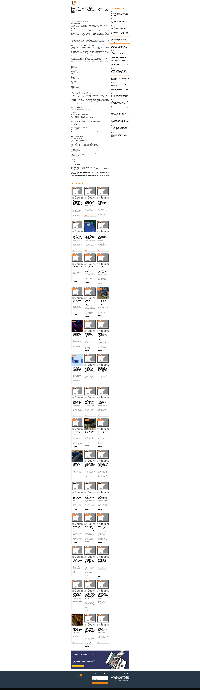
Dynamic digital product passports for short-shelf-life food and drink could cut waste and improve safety (77, 203)
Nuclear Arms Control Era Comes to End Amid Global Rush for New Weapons (89, 561)
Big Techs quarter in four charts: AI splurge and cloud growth (77, 595)
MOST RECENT (85, 2)
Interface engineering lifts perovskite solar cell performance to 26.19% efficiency (102, 529)
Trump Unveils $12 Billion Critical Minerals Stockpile (77, 301)
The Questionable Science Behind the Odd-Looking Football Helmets (103, 595)
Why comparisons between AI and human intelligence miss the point (77, 496)
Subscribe (100, 682)
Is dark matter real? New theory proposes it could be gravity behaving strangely (102, 202)
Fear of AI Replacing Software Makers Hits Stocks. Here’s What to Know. (90, 465)
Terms (115, 680)
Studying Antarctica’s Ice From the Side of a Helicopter (77, 561)
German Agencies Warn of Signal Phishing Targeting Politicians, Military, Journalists (89, 236)
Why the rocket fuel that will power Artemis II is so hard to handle (103, 465)
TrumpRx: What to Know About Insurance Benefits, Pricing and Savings (89, 528)
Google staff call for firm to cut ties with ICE (90, 432)
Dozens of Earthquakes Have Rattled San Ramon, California (102, 401)
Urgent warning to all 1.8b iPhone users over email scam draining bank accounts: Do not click (102, 562)
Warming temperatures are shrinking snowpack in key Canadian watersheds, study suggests (102, 336)
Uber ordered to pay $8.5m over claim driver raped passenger (77, 465)
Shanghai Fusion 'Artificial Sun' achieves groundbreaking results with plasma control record (102, 269)
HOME (79, 2)
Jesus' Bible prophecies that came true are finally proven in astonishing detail (89, 369)
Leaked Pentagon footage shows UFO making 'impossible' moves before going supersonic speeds (102, 369)
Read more (75, 217)
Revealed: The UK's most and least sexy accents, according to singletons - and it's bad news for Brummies (90, 596)
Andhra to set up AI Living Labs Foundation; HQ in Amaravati (77, 268)
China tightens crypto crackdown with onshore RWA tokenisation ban (77, 369)
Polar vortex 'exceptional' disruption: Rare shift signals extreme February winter (90, 303)
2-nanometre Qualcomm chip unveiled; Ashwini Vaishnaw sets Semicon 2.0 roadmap (89, 336)
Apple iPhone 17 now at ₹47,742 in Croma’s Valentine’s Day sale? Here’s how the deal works (103, 236)
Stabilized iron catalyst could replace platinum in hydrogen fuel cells (102, 496)
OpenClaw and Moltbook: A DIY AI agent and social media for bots (89, 202)
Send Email (76, 166)
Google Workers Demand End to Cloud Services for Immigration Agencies (77, 529)
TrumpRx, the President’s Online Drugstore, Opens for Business (77, 433)
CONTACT (94, 2)
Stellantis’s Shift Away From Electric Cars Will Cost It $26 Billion (102, 433)
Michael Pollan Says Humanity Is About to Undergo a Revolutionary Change (90, 269)
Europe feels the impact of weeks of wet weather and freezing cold (102, 302)
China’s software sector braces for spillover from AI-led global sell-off (77, 335)
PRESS (90, 2)
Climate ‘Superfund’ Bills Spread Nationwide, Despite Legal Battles (102, 629)
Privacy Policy (119, 680)
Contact (123, 680)
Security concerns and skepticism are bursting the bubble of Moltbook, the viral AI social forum (77, 236)
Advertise (126, 680)
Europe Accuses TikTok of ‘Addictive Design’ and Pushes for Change (89, 496)
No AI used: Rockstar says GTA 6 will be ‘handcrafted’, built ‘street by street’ (77, 401)
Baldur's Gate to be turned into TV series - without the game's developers (77, 629)
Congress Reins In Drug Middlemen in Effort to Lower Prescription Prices (89, 401)
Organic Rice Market (91, 30)
